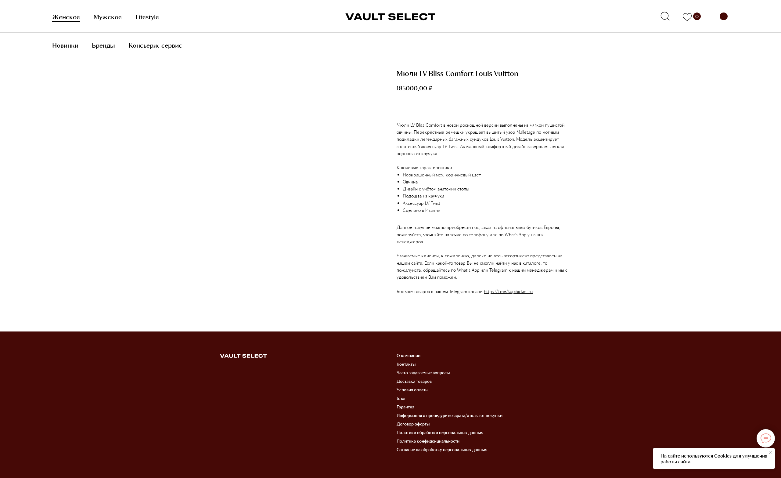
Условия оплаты (412, 389)
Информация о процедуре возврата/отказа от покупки (449, 415)
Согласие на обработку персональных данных (442, 449)
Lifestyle (147, 16)
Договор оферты (413, 423)
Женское (66, 16)
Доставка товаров (414, 381)
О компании (408, 355)
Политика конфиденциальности (428, 441)
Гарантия (405, 406)
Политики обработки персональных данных (440, 432)
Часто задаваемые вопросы (423, 372)
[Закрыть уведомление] (770, 453)
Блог (401, 398)
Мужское (108, 16)
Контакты (406, 364)
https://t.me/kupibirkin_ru (508, 291)
